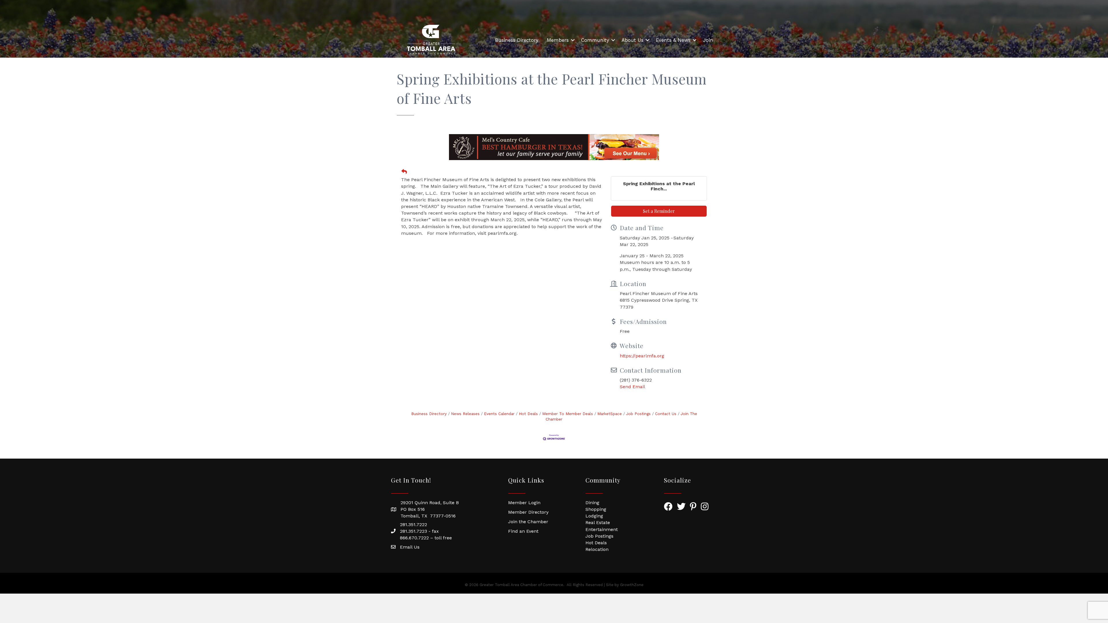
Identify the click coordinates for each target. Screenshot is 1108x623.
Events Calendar (499, 413)
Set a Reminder (659, 211)
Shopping (595, 509)
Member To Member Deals (567, 413)
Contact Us (665, 413)
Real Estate (597, 522)
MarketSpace (609, 413)
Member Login (524, 502)
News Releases (465, 413)
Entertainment (601, 529)
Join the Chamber (528, 521)
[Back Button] (404, 172)
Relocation (597, 549)
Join (708, 40)
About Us (632, 40)
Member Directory (528, 512)
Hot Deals (528, 413)
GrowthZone (631, 585)
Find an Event (523, 531)
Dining (592, 502)
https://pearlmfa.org (642, 356)
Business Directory (516, 40)
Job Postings (638, 413)
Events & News (673, 40)
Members (558, 40)
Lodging (594, 516)
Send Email (632, 386)
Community (595, 40)
